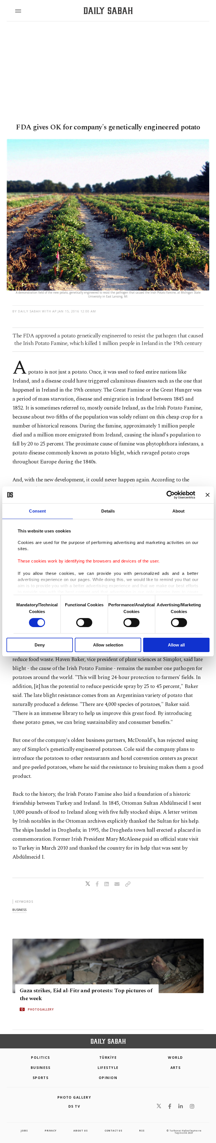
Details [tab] (108, 511)
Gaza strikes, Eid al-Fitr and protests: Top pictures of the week (86, 994)
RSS (141, 1130)
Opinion (108, 1077)
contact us (113, 1130)
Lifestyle (108, 1067)
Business (41, 1067)
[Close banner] (208, 495)
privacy (51, 1130)
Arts (175, 1067)
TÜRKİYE (108, 1057)
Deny (40, 645)
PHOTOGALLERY (41, 1009)
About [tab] (178, 511)
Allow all (176, 645)
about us (80, 1130)
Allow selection (108, 645)
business (19, 909)
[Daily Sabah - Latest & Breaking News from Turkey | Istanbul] (108, 10)
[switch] (84, 622)
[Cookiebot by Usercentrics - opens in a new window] (170, 495)
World (175, 1057)
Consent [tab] (37, 511)
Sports (41, 1077)
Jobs (24, 1130)
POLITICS (40, 1057)
